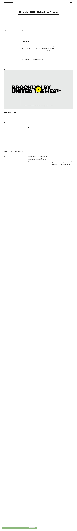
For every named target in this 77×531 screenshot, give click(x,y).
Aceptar (32, 527)
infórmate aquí (25, 527)
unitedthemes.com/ (45, 63)
